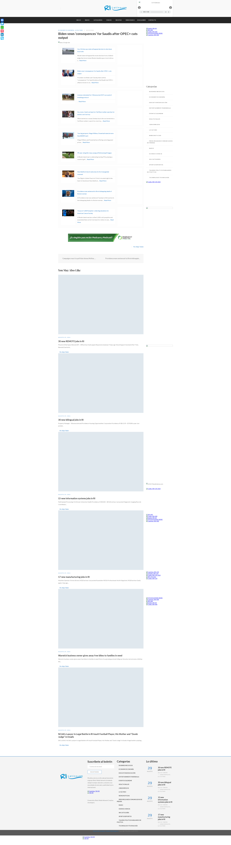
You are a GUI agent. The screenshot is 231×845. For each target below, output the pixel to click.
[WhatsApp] (2, 27)
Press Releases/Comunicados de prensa (160, 141)
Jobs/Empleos (154, 124)
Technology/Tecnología (159, 177)
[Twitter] (65, 8)
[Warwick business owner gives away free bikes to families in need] (100, 619)
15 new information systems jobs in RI (76, 498)
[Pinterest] (2, 31)
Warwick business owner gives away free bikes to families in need (90, 655)
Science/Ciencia (155, 153)
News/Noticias (155, 135)
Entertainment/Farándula (160, 108)
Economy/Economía (66, 30)
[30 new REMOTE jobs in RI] (100, 304)
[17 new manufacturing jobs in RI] (100, 540)
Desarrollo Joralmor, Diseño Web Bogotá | (106, 831)
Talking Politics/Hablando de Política (159, 171)
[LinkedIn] (2, 34)
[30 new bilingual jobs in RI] (100, 383)
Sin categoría (155, 159)
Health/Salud (154, 119)
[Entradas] (101, 259)
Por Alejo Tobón (138, 247)
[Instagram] (68, 8)
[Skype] (2, 38)
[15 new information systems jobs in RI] (100, 461)
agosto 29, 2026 (64, 337)
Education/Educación (158, 102)
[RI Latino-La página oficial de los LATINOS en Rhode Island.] (115, 8)
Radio (151, 148)
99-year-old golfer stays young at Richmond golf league (94, 153)
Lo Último (79, 30)
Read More (82, 60)
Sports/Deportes (156, 164)
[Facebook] (62, 8)
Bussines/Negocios (156, 91)
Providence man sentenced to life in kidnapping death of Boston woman (123, 258)
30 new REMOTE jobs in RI (71, 341)
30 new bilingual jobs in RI (71, 419)
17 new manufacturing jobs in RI (74, 577)
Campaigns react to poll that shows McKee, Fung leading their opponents (79, 258)
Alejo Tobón (163, 772)
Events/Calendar (156, 113)
